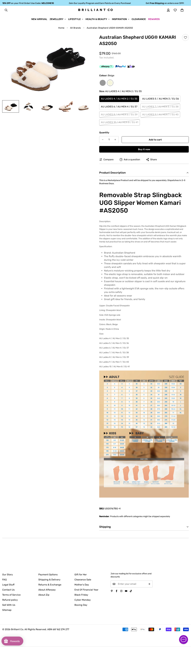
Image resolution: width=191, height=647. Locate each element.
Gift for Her (80, 574)
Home (61, 28)
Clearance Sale (82, 579)
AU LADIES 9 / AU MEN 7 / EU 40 (160, 114)
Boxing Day (80, 604)
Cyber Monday (82, 599)
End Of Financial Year (86, 589)
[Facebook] (116, 591)
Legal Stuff (8, 584)
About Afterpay (47, 589)
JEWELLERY (56, 19)
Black (103, 83)
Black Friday (81, 594)
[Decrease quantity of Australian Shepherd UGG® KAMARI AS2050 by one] (102, 139)
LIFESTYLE (74, 19)
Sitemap (6, 610)
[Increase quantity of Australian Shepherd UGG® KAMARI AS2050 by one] (115, 139)
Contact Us (8, 589)
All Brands (75, 28)
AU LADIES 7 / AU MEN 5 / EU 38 (160, 106)
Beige (110, 83)
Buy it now (144, 149)
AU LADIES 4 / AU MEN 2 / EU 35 (119, 98)
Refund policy (10, 599)
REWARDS (154, 19)
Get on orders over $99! (158, 3)
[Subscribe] (149, 584)
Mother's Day (81, 584)
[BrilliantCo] (95, 10)
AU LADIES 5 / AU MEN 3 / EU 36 (160, 98)
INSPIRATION (119, 19)
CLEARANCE (139, 19)
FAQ (4, 579)
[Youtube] (126, 591)
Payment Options (48, 574)
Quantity (104, 132)
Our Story (7, 574)
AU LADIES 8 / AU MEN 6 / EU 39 (119, 114)
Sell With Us (8, 604)
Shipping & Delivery (49, 579)
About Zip (43, 594)
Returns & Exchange (49, 584)
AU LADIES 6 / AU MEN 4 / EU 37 (119, 106)
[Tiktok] (131, 591)
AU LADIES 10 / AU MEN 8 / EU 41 (119, 122)
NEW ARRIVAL (39, 19)
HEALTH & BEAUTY (96, 19)
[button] (182, 10)
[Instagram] (121, 591)
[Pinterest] (112, 591)
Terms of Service (11, 594)
